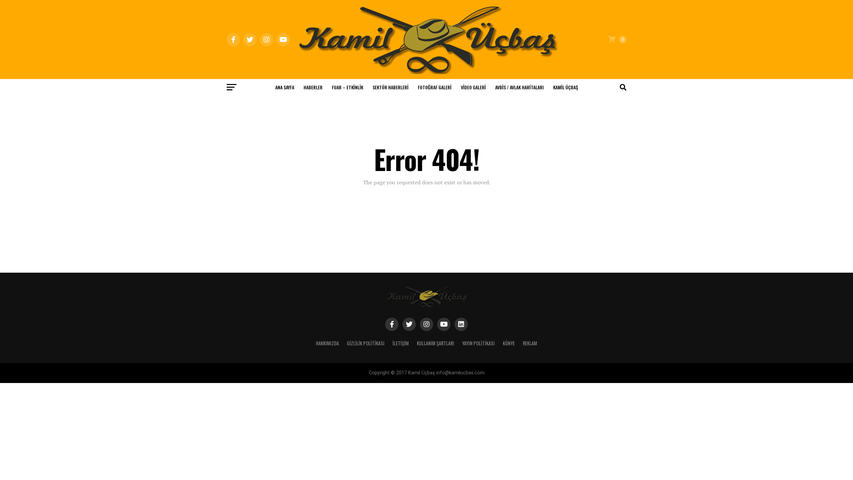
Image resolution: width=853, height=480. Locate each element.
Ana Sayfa (284, 87)
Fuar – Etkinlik (347, 87)
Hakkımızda (327, 343)
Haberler (313, 87)
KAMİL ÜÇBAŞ (565, 87)
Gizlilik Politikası (366, 343)
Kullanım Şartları (435, 343)
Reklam (530, 343)
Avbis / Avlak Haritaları (519, 87)
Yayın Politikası (478, 343)
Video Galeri (473, 87)
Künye (509, 343)
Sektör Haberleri (391, 87)
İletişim (401, 343)
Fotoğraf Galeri (434, 87)
